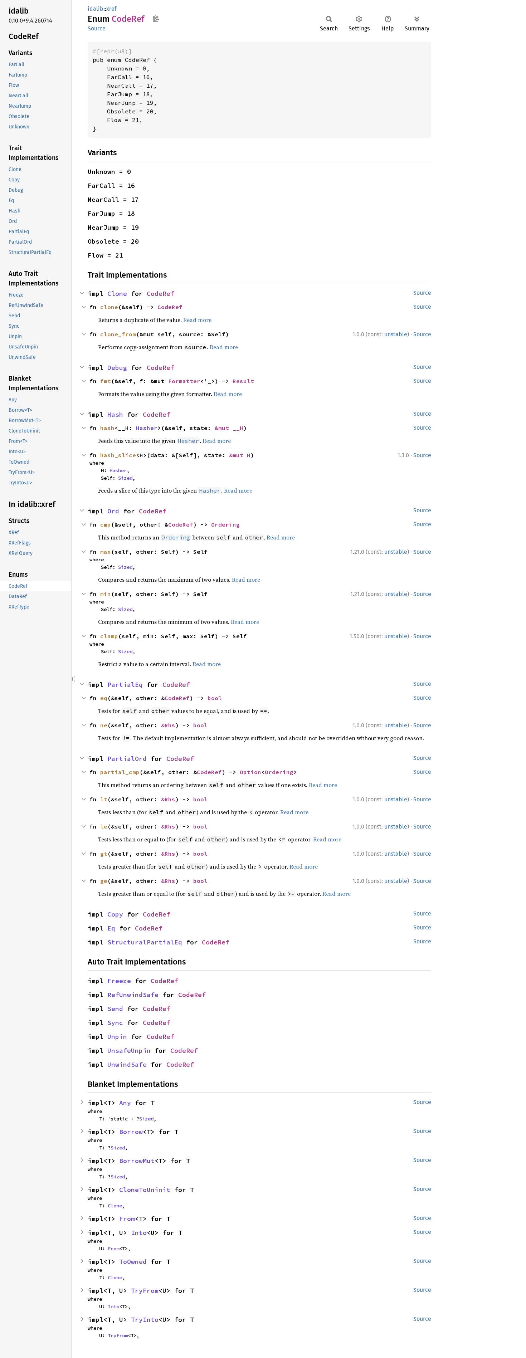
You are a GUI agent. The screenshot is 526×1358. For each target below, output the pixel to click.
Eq (111, 928)
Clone (117, 293)
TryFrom (145, 1290)
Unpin (117, 1036)
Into (139, 1232)
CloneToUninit (144, 1190)
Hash (115, 414)
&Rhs (168, 725)
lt (103, 799)
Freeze (119, 981)
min (105, 593)
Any (125, 1103)
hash (107, 427)
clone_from (118, 334)
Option (250, 772)
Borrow (131, 1132)
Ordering (225, 524)
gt (103, 853)
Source (97, 28)
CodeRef (160, 293)
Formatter (184, 381)
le (103, 826)
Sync (115, 1022)
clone (109, 307)
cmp (105, 524)
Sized (125, 478)
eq (103, 698)
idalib (95, 8)
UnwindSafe (127, 1064)
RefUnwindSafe (133, 995)
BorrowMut (137, 1161)
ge (103, 880)
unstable (395, 334)
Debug (117, 367)
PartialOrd (127, 758)
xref (111, 8)
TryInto (145, 1319)
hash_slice (118, 455)
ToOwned (133, 1261)
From (127, 1219)
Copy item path (156, 19)
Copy (115, 914)
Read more (197, 320)
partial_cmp (120, 772)
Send (115, 1009)
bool (215, 698)
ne (103, 725)
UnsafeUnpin (129, 1050)
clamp (109, 636)
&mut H (239, 455)
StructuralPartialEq (144, 942)
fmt (105, 381)
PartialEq (125, 684)
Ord (113, 511)
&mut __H (229, 427)
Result (243, 381)
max (105, 551)
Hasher (146, 427)
